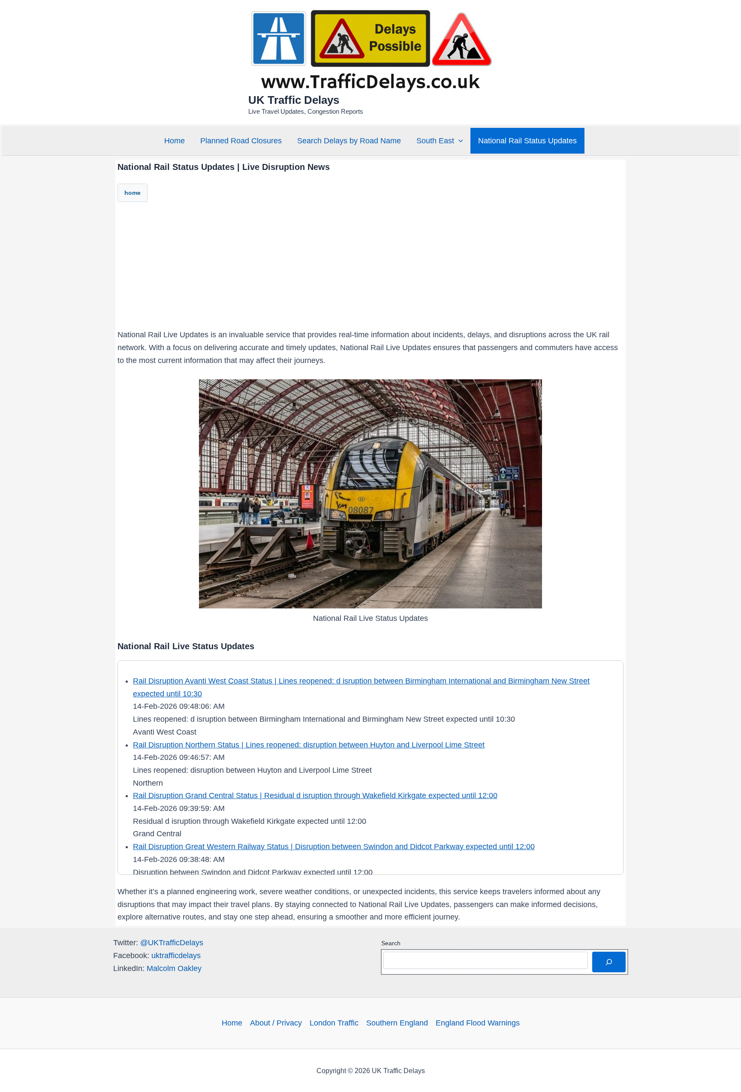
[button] (458, 141)
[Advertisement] (370, 269)
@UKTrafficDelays (171, 942)
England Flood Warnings (478, 1023)
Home (174, 140)
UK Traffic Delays (293, 100)
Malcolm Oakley (174, 968)
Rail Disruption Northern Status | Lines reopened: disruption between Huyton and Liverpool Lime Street (309, 745)
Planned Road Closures (241, 140)
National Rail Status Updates (527, 140)
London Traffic (334, 1023)
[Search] (609, 962)
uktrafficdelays (176, 955)
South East (435, 140)
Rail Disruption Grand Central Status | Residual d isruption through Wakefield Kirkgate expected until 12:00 (315, 795)
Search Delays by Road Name (349, 140)
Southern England (397, 1023)
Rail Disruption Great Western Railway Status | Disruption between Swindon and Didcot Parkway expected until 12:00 (334, 846)
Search (391, 943)
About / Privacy (276, 1023)
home (132, 192)
